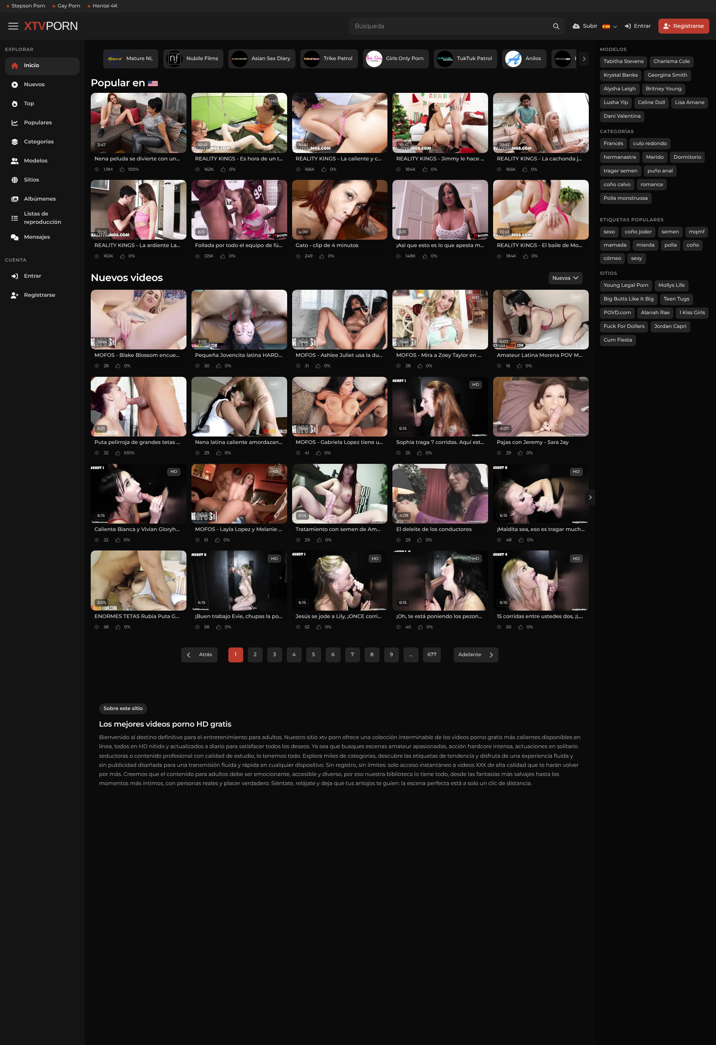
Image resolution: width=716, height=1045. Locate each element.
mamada (615, 245)
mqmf (697, 232)
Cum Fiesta (618, 340)
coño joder (638, 232)
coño (693, 245)
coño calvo (617, 185)
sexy (636, 258)
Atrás (205, 655)
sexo (609, 232)
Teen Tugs (676, 299)
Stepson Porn (28, 6)
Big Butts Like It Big (629, 299)
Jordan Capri (670, 326)
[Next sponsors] (584, 59)
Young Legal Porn (626, 285)
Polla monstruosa (626, 198)
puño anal (660, 171)
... (411, 655)
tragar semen (621, 171)
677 (432, 655)
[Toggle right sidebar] (590, 497)
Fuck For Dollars (624, 326)
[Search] (556, 26)
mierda (645, 245)
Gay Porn (69, 6)
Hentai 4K (105, 6)
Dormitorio (687, 157)
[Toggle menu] (13, 26)
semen (670, 232)
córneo (612, 258)
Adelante (469, 655)
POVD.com (617, 313)
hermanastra (620, 157)
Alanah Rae (655, 313)
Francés (613, 144)
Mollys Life (671, 285)
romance (652, 185)
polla (671, 245)
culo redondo (650, 144)
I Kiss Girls (692, 313)
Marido (655, 157)
